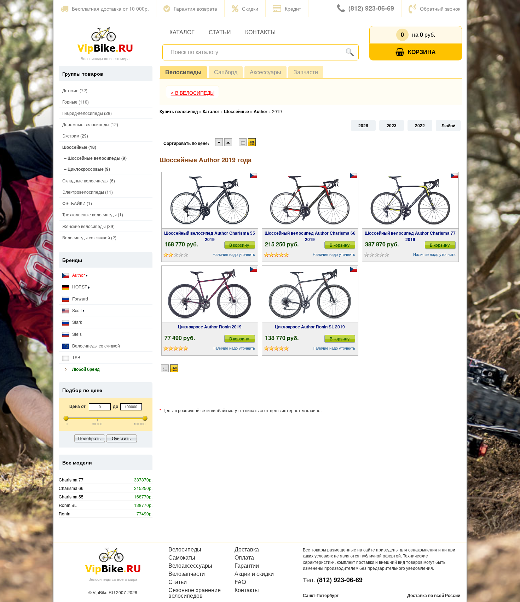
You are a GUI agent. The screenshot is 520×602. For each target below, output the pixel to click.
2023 (392, 125)
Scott (77, 310)
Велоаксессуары (190, 565)
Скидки (250, 8)
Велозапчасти (186, 574)
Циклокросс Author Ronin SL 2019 (310, 326)
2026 (363, 125)
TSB (75, 357)
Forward (79, 299)
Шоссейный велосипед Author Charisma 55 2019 (209, 236)
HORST (79, 287)
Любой (448, 125)
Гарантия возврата (195, 8)
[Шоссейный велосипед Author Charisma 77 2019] (410, 200)
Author (78, 275)
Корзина (422, 52)
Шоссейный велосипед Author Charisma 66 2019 (310, 236)
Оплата (244, 557)
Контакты (260, 32)
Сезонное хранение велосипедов (194, 592)
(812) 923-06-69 (371, 8)
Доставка (247, 549)
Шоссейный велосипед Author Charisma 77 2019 (410, 236)
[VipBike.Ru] (105, 40)
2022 (420, 125)
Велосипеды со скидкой (95, 346)
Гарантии (247, 565)
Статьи (220, 32)
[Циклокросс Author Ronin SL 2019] (309, 294)
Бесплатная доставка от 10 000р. (110, 8)
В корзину (239, 245)
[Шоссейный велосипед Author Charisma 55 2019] (209, 200)
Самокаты (181, 557)
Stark (76, 322)
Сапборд (225, 72)
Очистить (121, 438)
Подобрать (89, 438)
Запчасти (306, 72)
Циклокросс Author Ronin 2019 (210, 326)
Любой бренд (85, 369)
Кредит (293, 8)
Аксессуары (265, 72)
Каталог (182, 32)
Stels (76, 334)
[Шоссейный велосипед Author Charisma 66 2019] (310, 200)
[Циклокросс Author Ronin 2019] (210, 294)
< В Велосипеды (192, 93)
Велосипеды (183, 72)
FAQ (240, 582)
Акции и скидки (254, 574)
